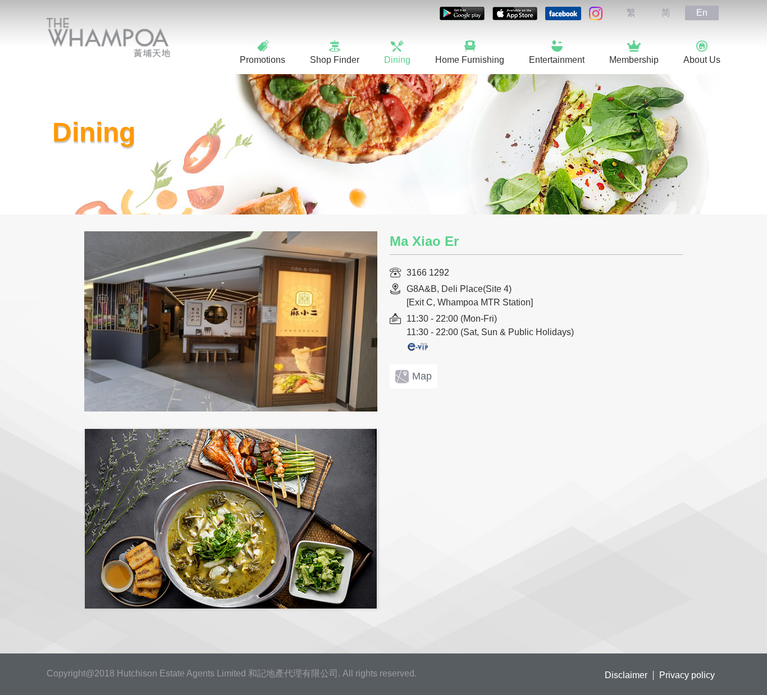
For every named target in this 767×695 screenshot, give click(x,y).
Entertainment (557, 60)
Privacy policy (687, 675)
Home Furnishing (469, 60)
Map (422, 376)
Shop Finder (334, 60)
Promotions (262, 60)
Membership (634, 60)
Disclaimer (626, 675)
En (701, 12)
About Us (701, 60)
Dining (397, 60)
